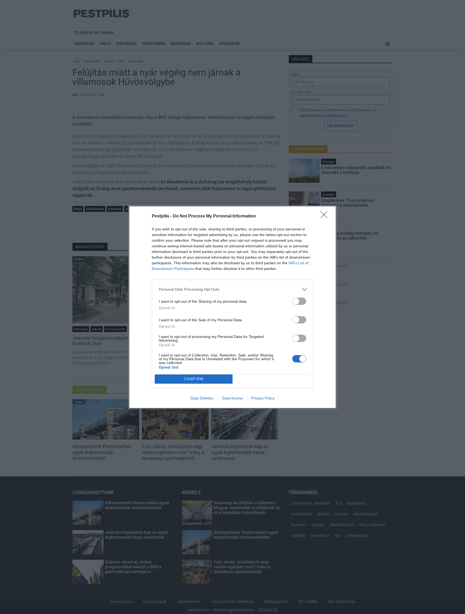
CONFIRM (194, 379)
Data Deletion (202, 398)
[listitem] (232, 289)
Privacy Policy (263, 398)
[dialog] (232, 307)
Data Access (232, 398)
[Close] (325, 216)
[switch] (299, 301)
